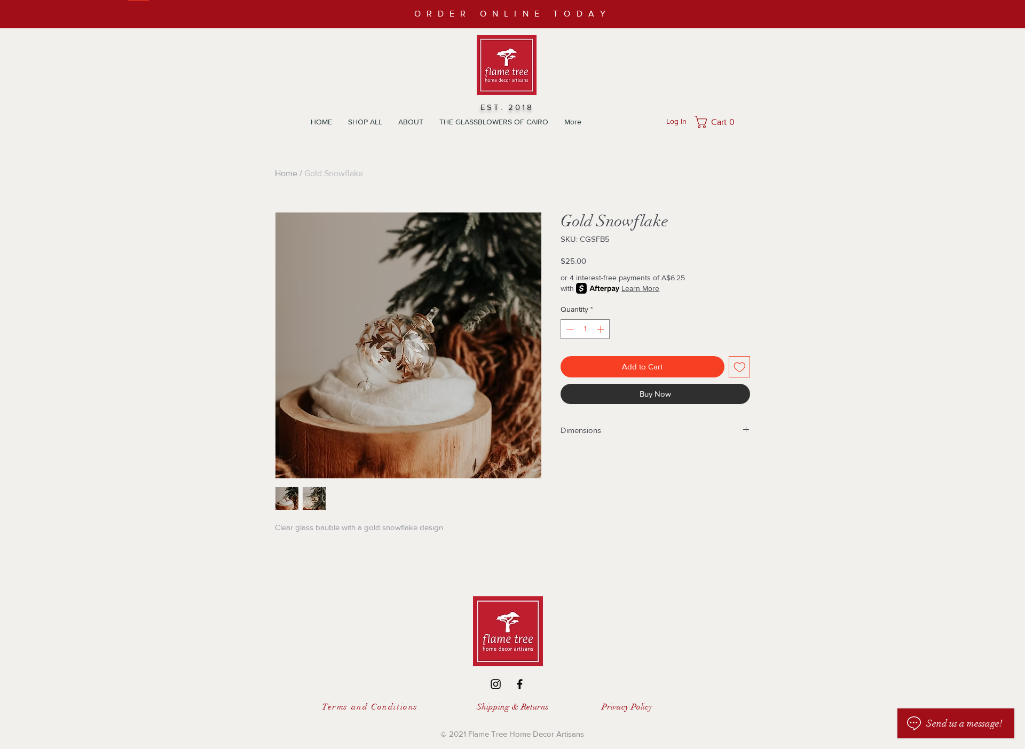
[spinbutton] (585, 329)
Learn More (640, 288)
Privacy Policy (627, 706)
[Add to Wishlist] (740, 367)
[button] (717, 122)
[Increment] (601, 329)
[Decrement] (568, 329)
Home (286, 173)
